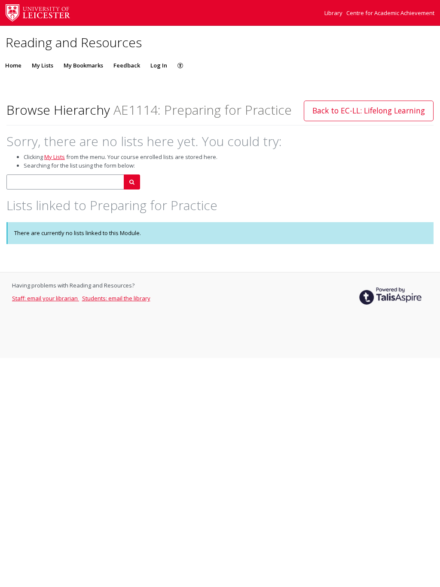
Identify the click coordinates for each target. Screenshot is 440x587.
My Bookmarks (83, 65)
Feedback (126, 65)
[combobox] (65, 182)
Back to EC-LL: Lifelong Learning (368, 110)
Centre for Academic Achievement (390, 13)
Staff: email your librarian (45, 298)
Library (334, 13)
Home (13, 65)
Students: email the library (116, 298)
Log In (158, 65)
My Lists (42, 65)
